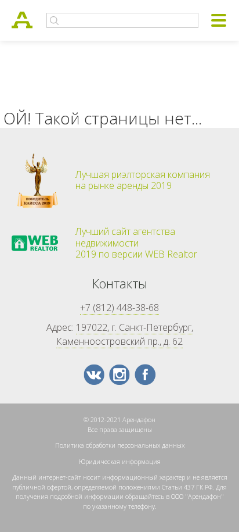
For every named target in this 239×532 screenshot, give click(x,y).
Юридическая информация (120, 461)
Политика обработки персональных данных (119, 445)
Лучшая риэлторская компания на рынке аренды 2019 (142, 180)
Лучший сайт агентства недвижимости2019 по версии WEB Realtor (136, 243)
